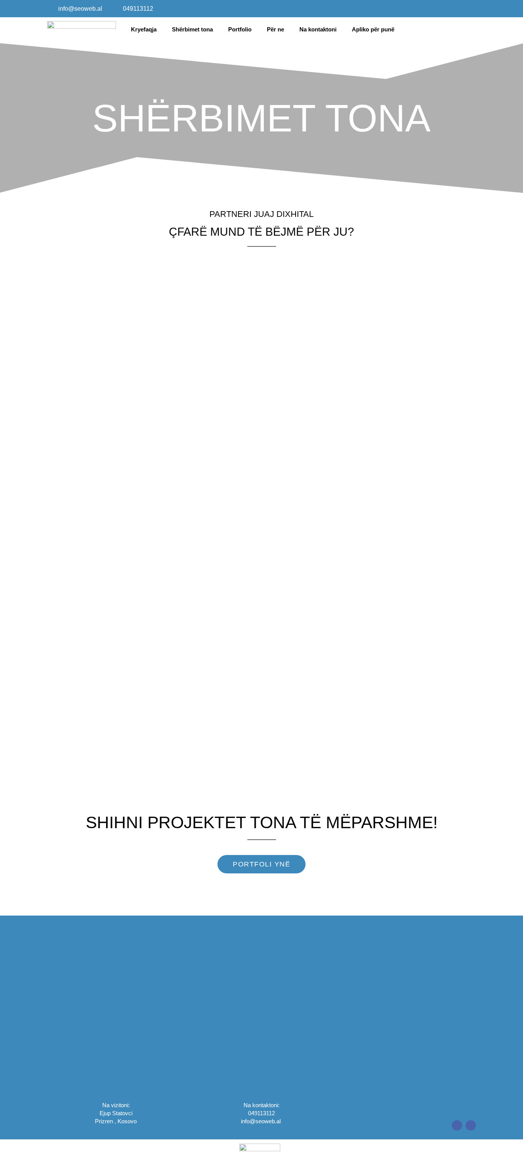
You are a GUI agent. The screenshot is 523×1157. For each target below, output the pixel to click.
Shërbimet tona (192, 29)
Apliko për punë (373, 29)
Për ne (275, 29)
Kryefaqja (144, 29)
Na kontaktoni (318, 29)
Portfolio (240, 29)
